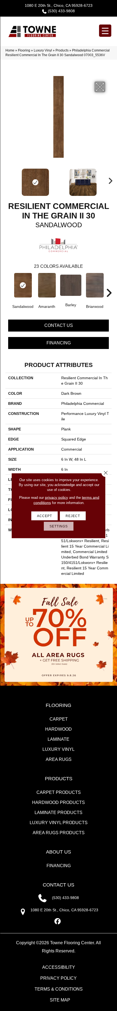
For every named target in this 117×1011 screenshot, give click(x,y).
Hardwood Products (58, 802)
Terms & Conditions (59, 989)
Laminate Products (58, 812)
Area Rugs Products (59, 832)
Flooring (24, 50)
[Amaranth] (47, 285)
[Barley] (71, 285)
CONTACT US (58, 885)
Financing (59, 343)
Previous (8, 179)
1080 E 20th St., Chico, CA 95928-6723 (59, 5)
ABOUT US (58, 852)
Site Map (60, 1000)
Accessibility (58, 967)
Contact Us (58, 325)
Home (9, 50)
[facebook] (58, 921)
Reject (73, 516)
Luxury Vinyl (43, 50)
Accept (44, 516)
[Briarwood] (95, 285)
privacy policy (56, 497)
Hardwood (58, 729)
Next (109, 179)
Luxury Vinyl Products (59, 822)
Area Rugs (59, 759)
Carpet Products (58, 792)
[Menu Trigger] (105, 31)
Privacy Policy (58, 978)
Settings (59, 526)
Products (62, 50)
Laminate (58, 739)
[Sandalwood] (23, 285)
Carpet (59, 719)
